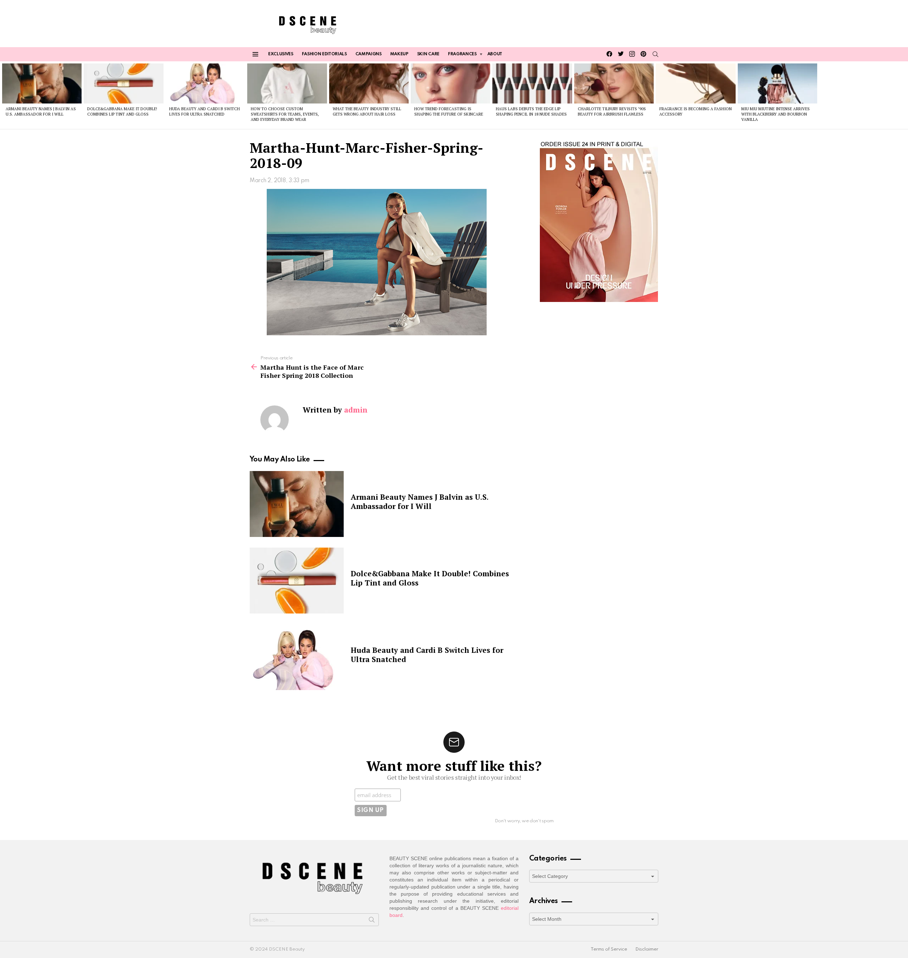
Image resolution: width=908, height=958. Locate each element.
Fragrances (462, 54)
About (494, 54)
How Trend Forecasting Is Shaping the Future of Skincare (448, 111)
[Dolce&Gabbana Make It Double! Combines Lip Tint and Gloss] (123, 83)
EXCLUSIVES (280, 54)
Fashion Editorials (324, 54)
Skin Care (428, 54)
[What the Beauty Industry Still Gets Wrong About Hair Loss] (369, 83)
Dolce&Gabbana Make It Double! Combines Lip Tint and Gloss (122, 111)
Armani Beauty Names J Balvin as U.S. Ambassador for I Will (41, 111)
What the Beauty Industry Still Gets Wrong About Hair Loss (367, 111)
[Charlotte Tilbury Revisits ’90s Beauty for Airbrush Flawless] (614, 83)
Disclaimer (646, 949)
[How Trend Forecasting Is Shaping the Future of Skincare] (450, 83)
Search (372, 921)
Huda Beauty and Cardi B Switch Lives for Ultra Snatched (204, 111)
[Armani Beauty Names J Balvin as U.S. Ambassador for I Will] (42, 83)
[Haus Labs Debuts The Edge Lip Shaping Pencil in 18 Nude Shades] (532, 83)
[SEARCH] (655, 54)
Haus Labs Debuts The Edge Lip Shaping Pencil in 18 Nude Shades (531, 111)
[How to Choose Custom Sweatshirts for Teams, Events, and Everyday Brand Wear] (287, 83)
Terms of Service (609, 949)
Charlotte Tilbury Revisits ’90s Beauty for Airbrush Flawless (612, 111)
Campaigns (368, 54)
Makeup (399, 54)
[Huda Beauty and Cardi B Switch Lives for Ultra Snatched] (205, 83)
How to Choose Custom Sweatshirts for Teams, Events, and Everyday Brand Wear (285, 114)
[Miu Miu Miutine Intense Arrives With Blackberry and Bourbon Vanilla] (777, 83)
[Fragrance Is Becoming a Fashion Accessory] (695, 83)
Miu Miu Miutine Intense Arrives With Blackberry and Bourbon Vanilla (775, 114)
